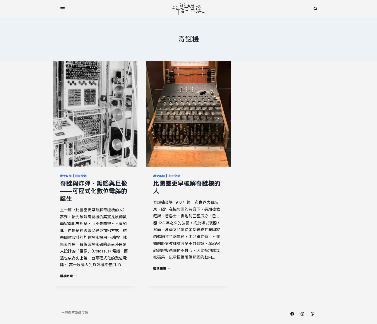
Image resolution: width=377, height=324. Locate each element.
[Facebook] (292, 313)
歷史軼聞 (66, 175)
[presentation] (95, 114)
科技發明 (81, 175)
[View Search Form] (315, 9)
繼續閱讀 (68, 276)
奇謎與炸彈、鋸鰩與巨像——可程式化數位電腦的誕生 (93, 191)
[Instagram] (302, 313)
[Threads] (312, 313)
